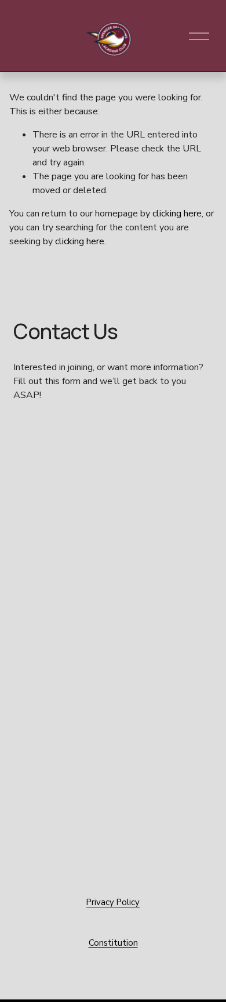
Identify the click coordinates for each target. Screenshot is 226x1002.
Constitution (113, 943)
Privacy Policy (113, 902)
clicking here (177, 213)
